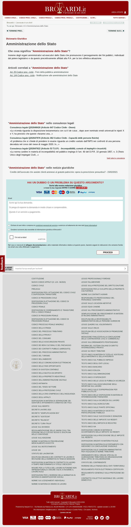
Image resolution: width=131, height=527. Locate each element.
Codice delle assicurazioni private (48, 342)
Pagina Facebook (96, 517)
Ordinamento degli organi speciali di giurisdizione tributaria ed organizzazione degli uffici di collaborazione (101, 457)
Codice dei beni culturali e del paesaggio (51, 345)
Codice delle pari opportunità (46, 366)
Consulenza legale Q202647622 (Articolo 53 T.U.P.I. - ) (58, 148)
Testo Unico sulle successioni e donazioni (101, 416)
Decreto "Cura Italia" (42, 424)
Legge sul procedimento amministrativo (100, 310)
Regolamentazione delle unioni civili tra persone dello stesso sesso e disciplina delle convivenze (51, 432)
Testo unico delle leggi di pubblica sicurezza (103, 381)
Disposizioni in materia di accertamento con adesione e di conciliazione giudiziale (102, 445)
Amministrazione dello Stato (37, 26)
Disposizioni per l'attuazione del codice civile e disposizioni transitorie (54, 293)
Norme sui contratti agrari (94, 294)
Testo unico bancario (91, 367)
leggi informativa (90, 225)
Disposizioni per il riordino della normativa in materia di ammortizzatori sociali (53, 476)
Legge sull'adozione (41, 438)
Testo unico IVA (88, 427)
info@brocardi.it (51, 510)
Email (10, 198)
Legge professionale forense (95, 279)
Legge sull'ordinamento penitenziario (99, 342)
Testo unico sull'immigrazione (95, 374)
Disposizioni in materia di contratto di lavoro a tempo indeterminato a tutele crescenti (53, 463)
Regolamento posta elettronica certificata (102, 469)
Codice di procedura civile (44, 298)
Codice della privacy (41, 335)
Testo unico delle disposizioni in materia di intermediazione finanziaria (102, 396)
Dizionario (18, 26)
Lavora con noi (65, 512)
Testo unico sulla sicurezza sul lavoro (100, 400)
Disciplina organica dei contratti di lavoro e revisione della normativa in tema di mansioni (53, 458)
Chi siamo (87, 510)
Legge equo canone (90, 307)
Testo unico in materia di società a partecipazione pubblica (97, 412)
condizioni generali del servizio (46, 225)
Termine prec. (16, 31)
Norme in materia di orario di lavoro (49, 484)
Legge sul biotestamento (44, 447)
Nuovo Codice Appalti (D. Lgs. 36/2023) (49, 282)
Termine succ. (115, 31)
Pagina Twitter (102, 517)
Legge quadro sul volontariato (96, 324)
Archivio (94, 510)
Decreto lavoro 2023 (41, 410)
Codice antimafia (39, 383)
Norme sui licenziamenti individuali (48, 481)
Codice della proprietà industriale (48, 376)
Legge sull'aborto (40, 406)
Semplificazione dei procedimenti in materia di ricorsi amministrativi (102, 315)
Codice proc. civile (27, 18)
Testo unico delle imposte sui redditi (99, 420)
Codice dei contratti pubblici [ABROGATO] (51, 349)
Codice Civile (10, 18)
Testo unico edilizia (90, 370)
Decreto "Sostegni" (41, 417)
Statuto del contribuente (93, 462)
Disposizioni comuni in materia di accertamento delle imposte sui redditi (100, 431)
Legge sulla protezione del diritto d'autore (102, 286)
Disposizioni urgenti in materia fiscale (99, 441)
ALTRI (92, 18)
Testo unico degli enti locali (95, 363)
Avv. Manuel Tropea (73, 504)
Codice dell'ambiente (42, 359)
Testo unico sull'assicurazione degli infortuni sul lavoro (99, 385)
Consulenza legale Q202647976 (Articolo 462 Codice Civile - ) (54, 138)
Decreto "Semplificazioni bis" (45, 413)
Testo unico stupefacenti (93, 377)
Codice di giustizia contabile (45, 370)
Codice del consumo (41, 338)
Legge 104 (36, 450)
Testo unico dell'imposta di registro (98, 423)
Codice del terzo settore (44, 387)
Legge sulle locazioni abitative (96, 303)
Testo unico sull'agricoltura (95, 404)
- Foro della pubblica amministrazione (39, 72)
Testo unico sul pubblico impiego (97, 360)
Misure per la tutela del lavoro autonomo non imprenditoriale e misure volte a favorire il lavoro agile (54, 470)
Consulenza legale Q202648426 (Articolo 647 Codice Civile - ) (42, 127)
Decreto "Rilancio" (40, 420)
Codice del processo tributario (47, 331)
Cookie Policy (77, 510)
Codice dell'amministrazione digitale (49, 380)
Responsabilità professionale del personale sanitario (97, 299)
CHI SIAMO (95, 23)
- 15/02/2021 (64, 172)
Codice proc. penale (64, 18)
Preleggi (36, 289)
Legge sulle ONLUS (90, 328)
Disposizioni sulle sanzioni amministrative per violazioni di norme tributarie (101, 451)
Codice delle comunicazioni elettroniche (51, 363)
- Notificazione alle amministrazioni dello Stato (44, 75)
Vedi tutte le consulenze (116, 158)
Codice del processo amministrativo (49, 352)
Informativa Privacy (64, 510)
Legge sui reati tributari (93, 351)
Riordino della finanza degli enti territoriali (103, 466)
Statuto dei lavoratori (42, 454)
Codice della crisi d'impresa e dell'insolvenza (53, 394)
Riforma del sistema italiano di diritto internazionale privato (99, 347)
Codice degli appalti (41, 397)
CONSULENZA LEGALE (113, 23)
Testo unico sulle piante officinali (98, 407)
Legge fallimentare (90, 282)
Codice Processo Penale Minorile (48, 324)
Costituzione (81, 18)
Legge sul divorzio (41, 427)
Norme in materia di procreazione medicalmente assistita (48, 442)
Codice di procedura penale (45, 316)
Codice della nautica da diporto (47, 373)
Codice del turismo (41, 356)
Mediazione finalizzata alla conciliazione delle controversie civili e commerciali (100, 338)
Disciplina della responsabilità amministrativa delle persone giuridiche (100, 320)
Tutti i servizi (118, 18)
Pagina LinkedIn (107, 517)
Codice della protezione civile (46, 390)
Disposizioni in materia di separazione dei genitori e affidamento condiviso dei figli (52, 402)
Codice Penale (45, 18)
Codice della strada (41, 328)
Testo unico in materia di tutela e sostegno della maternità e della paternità (102, 355)
